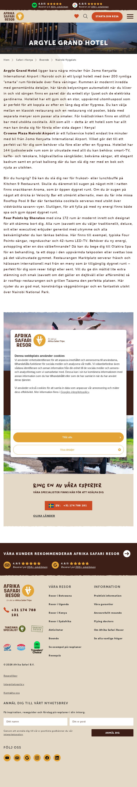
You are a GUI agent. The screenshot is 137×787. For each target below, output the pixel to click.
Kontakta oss (12, 692)
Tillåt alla (67, 437)
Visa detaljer (67, 449)
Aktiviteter (56, 629)
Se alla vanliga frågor (108, 638)
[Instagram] (37, 757)
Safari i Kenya (24, 59)
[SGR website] (7, 647)
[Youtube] (7, 757)
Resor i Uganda (59, 604)
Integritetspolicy (14, 684)
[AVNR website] (21, 647)
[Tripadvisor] (17, 757)
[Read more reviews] (70, 5)
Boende (44, 59)
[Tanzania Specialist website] (15, 628)
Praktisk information (108, 595)
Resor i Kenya (58, 612)
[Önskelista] (76, 17)
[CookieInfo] (40, 340)
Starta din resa (107, 16)
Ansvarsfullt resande (108, 612)
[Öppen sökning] (85, 17)
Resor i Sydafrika (60, 621)
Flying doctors (104, 621)
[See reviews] (68, 565)
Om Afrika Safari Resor (109, 629)
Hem (7, 59)
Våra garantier (103, 604)
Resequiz (55, 655)
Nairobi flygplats (65, 59)
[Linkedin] (57, 757)
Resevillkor (10, 675)
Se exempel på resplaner (65, 647)
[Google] (27, 757)
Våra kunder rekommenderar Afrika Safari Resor (62, 554)
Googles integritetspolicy (75, 392)
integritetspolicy (13, 734)
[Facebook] (47, 757)
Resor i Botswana (60, 595)
